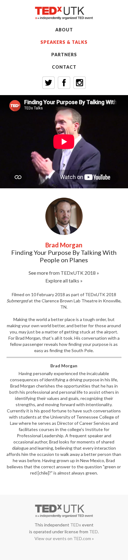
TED (93, 531)
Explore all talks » (64, 280)
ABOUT (64, 29)
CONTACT (64, 67)
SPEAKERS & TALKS (64, 42)
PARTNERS (64, 54)
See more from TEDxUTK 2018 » (64, 273)
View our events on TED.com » (64, 538)
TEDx (75, 524)
